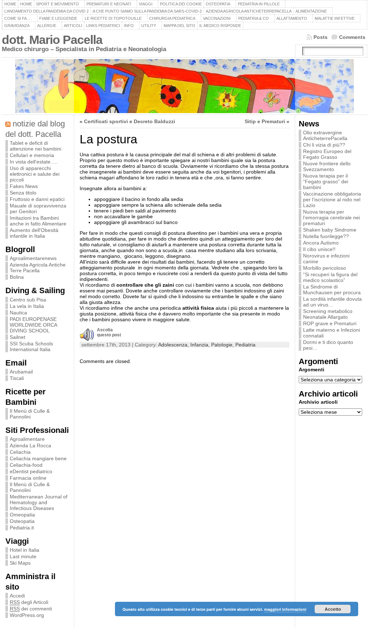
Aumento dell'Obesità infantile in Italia (34, 233)
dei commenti (31, 609)
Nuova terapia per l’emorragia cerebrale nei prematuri (331, 217)
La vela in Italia (27, 306)
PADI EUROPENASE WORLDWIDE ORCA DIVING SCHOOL (33, 324)
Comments (352, 37)
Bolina (17, 277)
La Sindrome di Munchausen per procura (332, 289)
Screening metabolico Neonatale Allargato (327, 314)
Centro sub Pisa (28, 300)
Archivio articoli (318, 402)
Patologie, (223, 345)
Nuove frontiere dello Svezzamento (327, 166)
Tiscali (17, 378)
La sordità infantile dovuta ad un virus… (332, 302)
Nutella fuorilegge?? (326, 236)
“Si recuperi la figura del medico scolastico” (330, 277)
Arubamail (21, 372)
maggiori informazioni (285, 609)
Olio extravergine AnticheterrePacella (325, 135)
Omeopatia (22, 515)
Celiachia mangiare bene (38, 458)
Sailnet (17, 337)
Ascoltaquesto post (109, 332)
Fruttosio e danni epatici (37, 199)
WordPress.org (27, 615)
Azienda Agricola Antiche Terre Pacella (38, 267)
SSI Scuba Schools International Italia (31, 346)
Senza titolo (23, 193)
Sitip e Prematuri (265, 121)
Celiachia (20, 452)
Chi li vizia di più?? (324, 145)
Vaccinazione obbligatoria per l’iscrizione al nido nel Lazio (332, 199)
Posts (321, 37)
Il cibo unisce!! (319, 249)
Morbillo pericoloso (324, 268)
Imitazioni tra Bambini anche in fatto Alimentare (38, 221)
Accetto (333, 609)
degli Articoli (29, 602)
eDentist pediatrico (31, 471)
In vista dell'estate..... (34, 162)
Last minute (23, 556)
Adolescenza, (174, 345)
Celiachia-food (26, 465)
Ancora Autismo (321, 243)
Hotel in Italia (24, 550)
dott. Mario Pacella (52, 39)
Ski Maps (20, 563)
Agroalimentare (27, 439)
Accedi (17, 596)
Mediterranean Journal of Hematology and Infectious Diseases (38, 502)
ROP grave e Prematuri (329, 323)
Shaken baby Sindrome (329, 230)
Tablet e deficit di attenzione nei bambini (35, 146)
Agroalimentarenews (33, 258)
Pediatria (245, 345)
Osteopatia (22, 521)
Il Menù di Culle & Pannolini (30, 414)
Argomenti (311, 369)
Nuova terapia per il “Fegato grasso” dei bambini (325, 181)
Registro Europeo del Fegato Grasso (327, 154)
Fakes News (24, 186)
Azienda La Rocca (30, 445)
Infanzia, (200, 345)
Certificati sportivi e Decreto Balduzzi (129, 121)
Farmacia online (28, 478)
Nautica (18, 312)
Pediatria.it (22, 527)
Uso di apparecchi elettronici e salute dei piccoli (34, 174)
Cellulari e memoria (32, 155)
